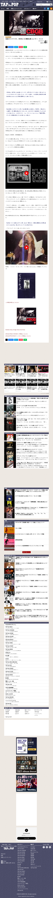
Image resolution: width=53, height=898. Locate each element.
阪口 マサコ (27, 710)
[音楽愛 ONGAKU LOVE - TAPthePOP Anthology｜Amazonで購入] (26, 745)
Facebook (11, 339)
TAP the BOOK (12, 675)
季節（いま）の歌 (11, 682)
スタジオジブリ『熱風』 (12, 691)
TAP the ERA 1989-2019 (11, 662)
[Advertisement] (26, 353)
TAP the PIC (11, 704)
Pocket (20, 339)
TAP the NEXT (12, 627)
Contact (50, 1)
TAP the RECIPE (10, 698)
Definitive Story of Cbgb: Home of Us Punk (15, 329)
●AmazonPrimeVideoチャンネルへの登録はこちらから (18, 335)
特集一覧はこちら (26, 552)
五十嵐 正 (7, 710)
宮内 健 (7, 713)
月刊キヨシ (11, 653)
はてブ (16, 339)
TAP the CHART (11, 669)
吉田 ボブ (27, 713)
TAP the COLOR (10, 637)
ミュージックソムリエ (12, 701)
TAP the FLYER (12, 672)
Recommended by (43, 393)
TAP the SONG (12, 643)
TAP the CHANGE (11, 631)
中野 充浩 (37, 711)
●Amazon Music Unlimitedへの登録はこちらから (16, 333)
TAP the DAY (10, 666)
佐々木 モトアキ (38, 710)
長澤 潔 (26, 711)
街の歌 (11, 678)
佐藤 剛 (7, 711)
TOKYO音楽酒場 (11, 688)
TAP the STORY (11, 647)
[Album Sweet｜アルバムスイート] (26, 764)
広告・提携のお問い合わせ (9, 862)
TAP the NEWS (13, 650)
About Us (39, 1)
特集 (8, 8)
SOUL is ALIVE (10, 694)
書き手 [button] (34, 8)
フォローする (26, 838)
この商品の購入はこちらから (12, 302)
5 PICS (13, 659)
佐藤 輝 (42, 42)
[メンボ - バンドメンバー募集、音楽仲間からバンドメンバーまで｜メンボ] (26, 783)
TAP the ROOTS (11, 640)
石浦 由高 (17, 710)
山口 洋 (17, 713)
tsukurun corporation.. (31, 896)
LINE (25, 339)
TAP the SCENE (11, 634)
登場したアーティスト (16, 8)
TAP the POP (8, 716)
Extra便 (11, 656)
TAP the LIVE (10, 685)
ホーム (2, 8)
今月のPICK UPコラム (10, 624)
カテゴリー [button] (27, 8)
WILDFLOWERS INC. (23, 894)
